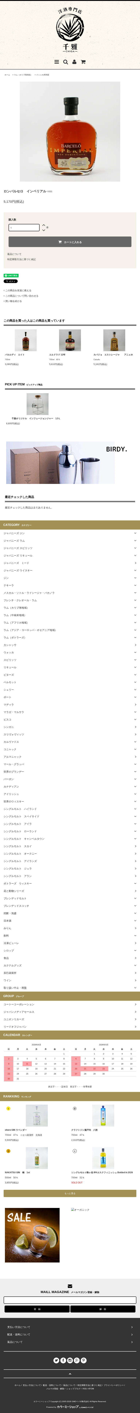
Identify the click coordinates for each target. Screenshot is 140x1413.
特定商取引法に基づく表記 (21, 259)
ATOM (91, 1389)
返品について (14, 254)
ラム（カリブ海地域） (23, 75)
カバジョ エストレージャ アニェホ (113, 354)
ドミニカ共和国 (42, 75)
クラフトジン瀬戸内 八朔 (84, 1130)
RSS (85, 1389)
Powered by (51, 1407)
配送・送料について (52, 1385)
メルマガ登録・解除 (55, 1389)
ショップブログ (73, 1389)
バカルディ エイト (15, 354)
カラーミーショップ (42, 1401)
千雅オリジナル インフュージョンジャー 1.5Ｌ (36, 418)
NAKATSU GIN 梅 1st (17, 1172)
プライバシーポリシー (114, 1385)
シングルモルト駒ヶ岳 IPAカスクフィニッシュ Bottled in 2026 (102, 1172)
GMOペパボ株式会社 (80, 1401)
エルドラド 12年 (57, 354)
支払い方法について (32, 1385)
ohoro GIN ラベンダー (16, 1130)
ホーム (7, 75)
